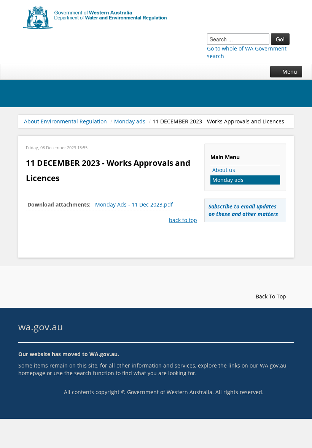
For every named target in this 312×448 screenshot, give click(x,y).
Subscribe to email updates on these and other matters (243, 210)
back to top (183, 220)
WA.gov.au (103, 354)
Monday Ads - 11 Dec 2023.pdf (134, 204)
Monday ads (129, 121)
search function (94, 373)
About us (223, 170)
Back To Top (270, 296)
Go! (280, 39)
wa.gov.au (40, 326)
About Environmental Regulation (65, 121)
